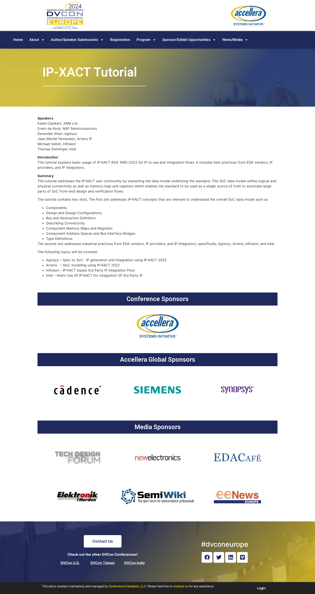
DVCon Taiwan (102, 563)
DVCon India (134, 563)
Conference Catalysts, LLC (127, 586)
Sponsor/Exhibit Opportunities (186, 40)
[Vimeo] (242, 557)
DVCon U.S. (70, 563)
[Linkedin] (230, 557)
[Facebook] (207, 557)
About (34, 40)
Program (143, 40)
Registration (120, 40)
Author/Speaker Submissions (74, 40)
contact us (180, 586)
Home (18, 40)
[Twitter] (218, 557)
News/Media (232, 40)
